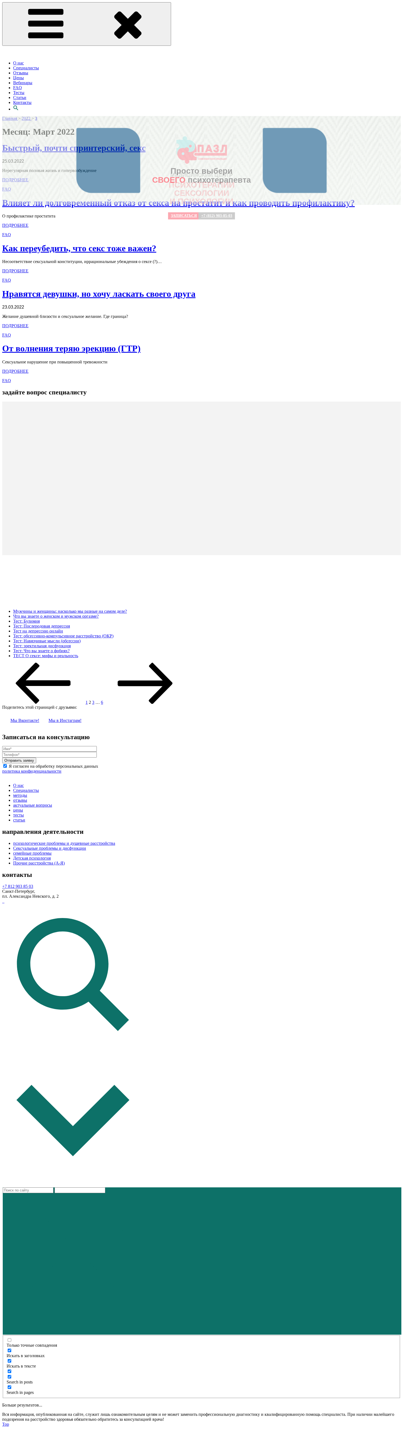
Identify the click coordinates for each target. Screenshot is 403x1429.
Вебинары (22, 82)
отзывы (20, 800)
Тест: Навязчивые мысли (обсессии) (47, 641)
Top (5, 1424)
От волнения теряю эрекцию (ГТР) (71, 348)
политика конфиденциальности (31, 771)
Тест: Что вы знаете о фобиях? (41, 650)
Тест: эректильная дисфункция (42, 645)
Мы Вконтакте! (24, 720)
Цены (18, 77)
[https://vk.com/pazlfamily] (2, 901)
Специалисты (26, 68)
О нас (18, 63)
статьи (19, 820)
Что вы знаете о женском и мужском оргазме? (56, 616)
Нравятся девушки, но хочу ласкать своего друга (98, 294)
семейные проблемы (32, 853)
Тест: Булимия (26, 621)
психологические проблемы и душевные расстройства (64, 843)
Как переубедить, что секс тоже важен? (79, 248)
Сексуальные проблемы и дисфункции (49, 848)
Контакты (22, 102)
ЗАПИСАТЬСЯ (184, 216)
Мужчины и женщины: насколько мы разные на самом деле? (70, 611)
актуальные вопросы (32, 805)
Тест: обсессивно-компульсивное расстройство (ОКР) (63, 636)
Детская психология (32, 858)
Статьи (19, 97)
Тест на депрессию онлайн (38, 631)
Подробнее (15, 271)
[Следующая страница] (145, 702)
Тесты (18, 92)
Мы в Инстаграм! (65, 720)
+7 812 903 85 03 (17, 886)
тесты (18, 815)
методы (20, 795)
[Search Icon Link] (16, 109)
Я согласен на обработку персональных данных (50, 768)
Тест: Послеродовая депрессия (41, 626)
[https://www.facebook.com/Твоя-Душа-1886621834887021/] (3, 901)
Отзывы (20, 72)
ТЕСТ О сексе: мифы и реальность (45, 655)
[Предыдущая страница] (43, 702)
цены (18, 810)
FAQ (17, 87)
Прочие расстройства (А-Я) (39, 863)
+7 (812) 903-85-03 (216, 216)
